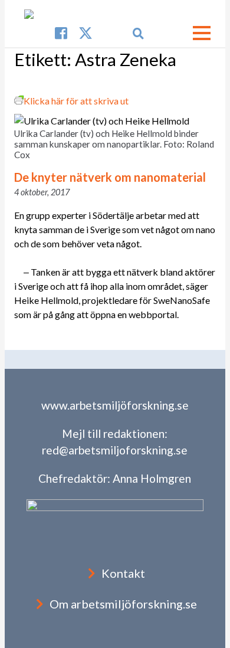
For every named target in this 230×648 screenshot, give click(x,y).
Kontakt (123, 573)
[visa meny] (202, 33)
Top (219, 637)
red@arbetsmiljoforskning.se (115, 450)
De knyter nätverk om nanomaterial (110, 177)
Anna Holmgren (152, 478)
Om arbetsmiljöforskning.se (123, 604)
